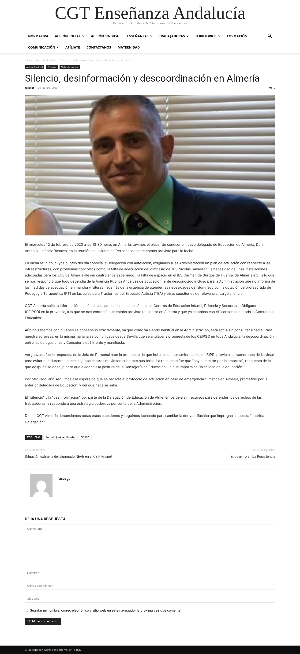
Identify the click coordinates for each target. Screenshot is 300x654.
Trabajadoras (172, 36)
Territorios (206, 36)
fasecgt (29, 87)
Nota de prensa (70, 66)
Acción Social (68, 36)
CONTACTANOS (98, 47)
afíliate (72, 47)
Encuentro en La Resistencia (253, 456)
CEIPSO (85, 437)
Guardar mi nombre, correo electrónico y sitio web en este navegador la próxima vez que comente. (105, 610)
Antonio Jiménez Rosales (60, 437)
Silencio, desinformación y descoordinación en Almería (142, 78)
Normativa (38, 36)
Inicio (28, 60)
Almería (52, 66)
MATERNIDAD (129, 47)
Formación (237, 36)
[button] (269, 36)
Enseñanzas (138, 36)
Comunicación (41, 47)
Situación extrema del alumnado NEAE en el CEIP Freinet (68, 456)
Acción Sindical (105, 36)
